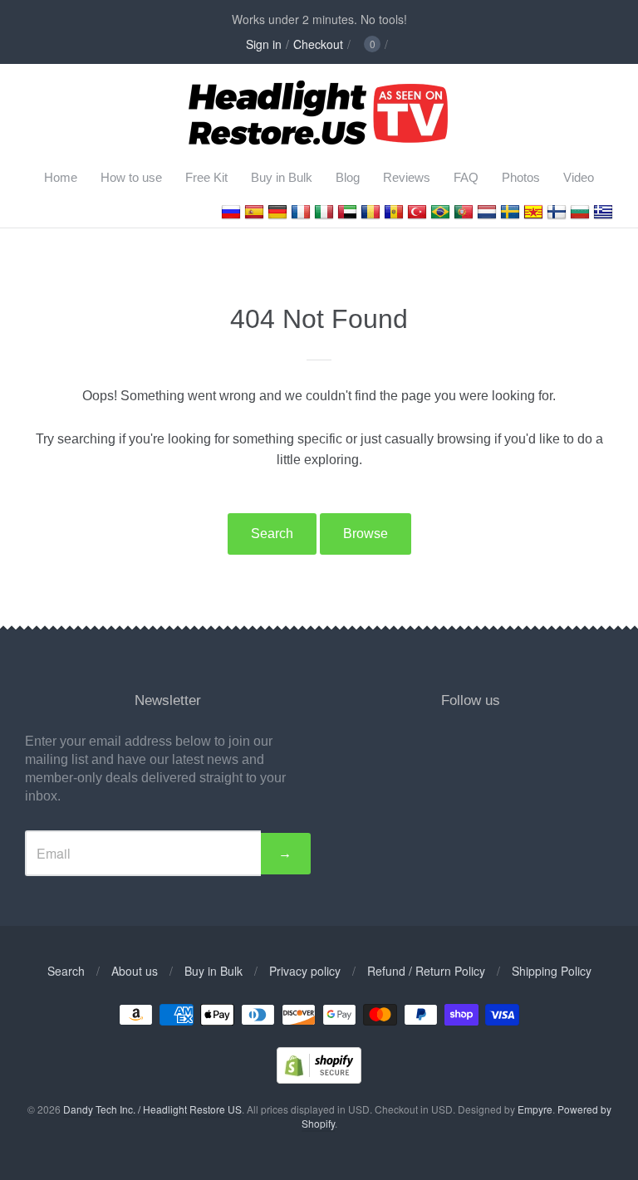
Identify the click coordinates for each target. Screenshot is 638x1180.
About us (134, 970)
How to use (131, 177)
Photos (521, 177)
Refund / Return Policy (426, 970)
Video (578, 177)
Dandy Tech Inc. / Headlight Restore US (152, 1109)
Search (272, 533)
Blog (348, 177)
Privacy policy (305, 970)
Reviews (406, 177)
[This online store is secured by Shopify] (319, 1078)
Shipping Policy (551, 970)
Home (60, 177)
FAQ (466, 177)
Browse (365, 533)
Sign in (264, 44)
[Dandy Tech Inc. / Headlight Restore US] (319, 139)
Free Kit (206, 177)
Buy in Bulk (281, 177)
